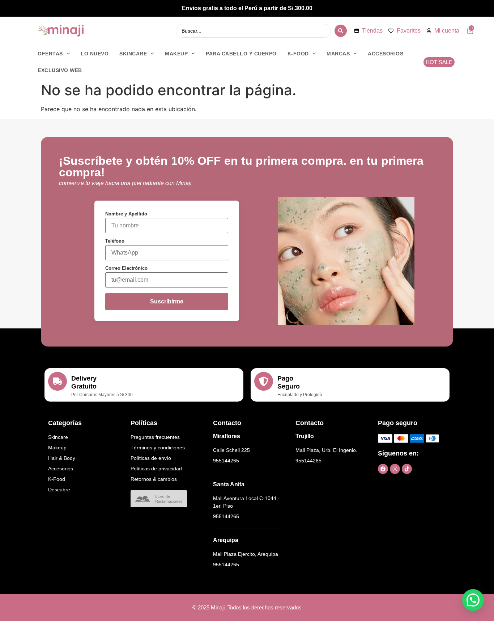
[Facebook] (383, 469)
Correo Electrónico (126, 268)
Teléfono (114, 241)
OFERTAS (50, 53)
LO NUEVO (94, 53)
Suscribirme (166, 301)
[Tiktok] (407, 469)
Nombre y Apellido (126, 213)
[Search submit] (341, 31)
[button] (473, 600)
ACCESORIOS (385, 53)
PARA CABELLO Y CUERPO (241, 53)
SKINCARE (133, 53)
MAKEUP (176, 53)
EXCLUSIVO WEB (60, 70)
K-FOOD (298, 53)
